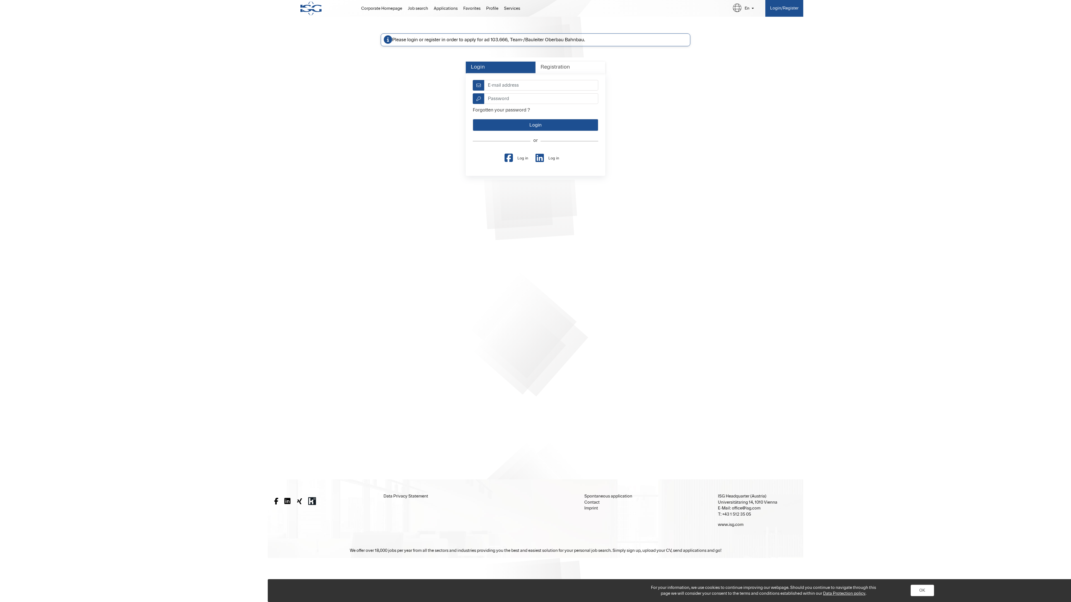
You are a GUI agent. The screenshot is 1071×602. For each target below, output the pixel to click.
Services (512, 9)
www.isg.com (731, 525)
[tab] (501, 67)
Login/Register (784, 8)
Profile (492, 9)
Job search (418, 9)
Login (478, 67)
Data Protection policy (844, 593)
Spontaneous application (608, 496)
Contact (592, 502)
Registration (555, 67)
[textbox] (541, 85)
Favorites (472, 9)
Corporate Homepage (381, 9)
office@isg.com (746, 508)
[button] (922, 590)
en (747, 8)
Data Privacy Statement (405, 496)
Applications (446, 9)
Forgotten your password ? (501, 110)
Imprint (591, 508)
